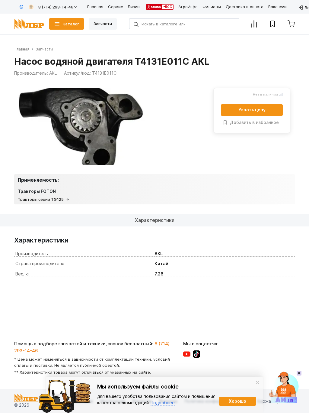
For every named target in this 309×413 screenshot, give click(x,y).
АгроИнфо (188, 6)
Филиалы (211, 6)
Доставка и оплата (244, 6)
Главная (95, 6)
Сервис (115, 6)
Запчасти (44, 49)
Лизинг (134, 6)
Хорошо (237, 401)
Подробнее (163, 402)
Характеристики (154, 220)
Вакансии (277, 6)
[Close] (257, 382)
